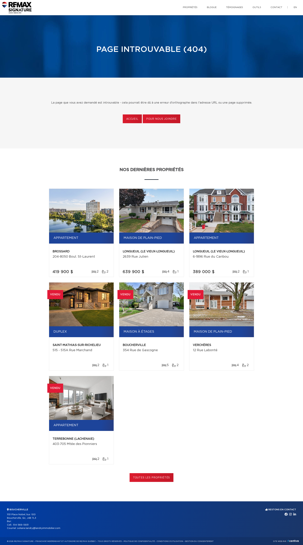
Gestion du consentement (199, 541)
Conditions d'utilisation (170, 541)
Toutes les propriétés (151, 477)
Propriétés (190, 7)
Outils (256, 7)
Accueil (132, 119)
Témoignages (234, 7)
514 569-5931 (21, 525)
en (295, 7)
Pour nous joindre (161, 119)
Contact (276, 7)
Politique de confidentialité (139, 541)
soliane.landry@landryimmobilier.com (38, 528)
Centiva (293, 541)
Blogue (212, 7)
